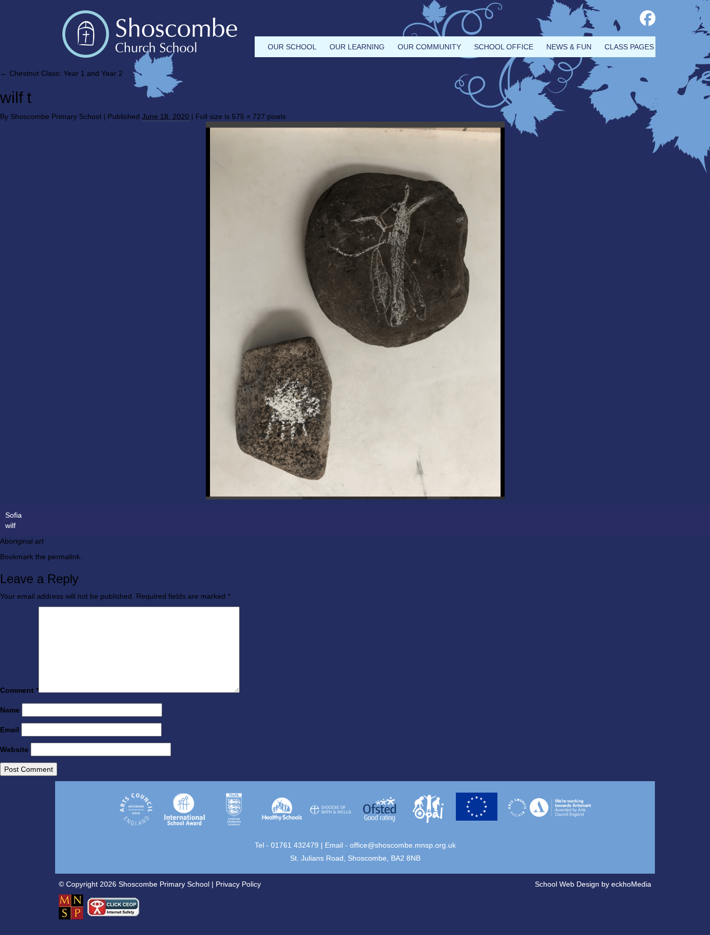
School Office (503, 47)
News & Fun (568, 47)
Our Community (429, 47)
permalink (64, 556)
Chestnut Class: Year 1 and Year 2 (61, 73)
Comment (19, 690)
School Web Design (567, 884)
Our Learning (357, 47)
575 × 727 (248, 116)
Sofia (13, 515)
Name (10, 710)
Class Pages (629, 47)
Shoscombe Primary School (55, 116)
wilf (10, 525)
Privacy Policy (238, 884)
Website (14, 749)
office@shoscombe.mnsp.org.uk (403, 845)
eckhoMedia (631, 884)
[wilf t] (355, 310)
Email (9, 730)
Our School (292, 47)
